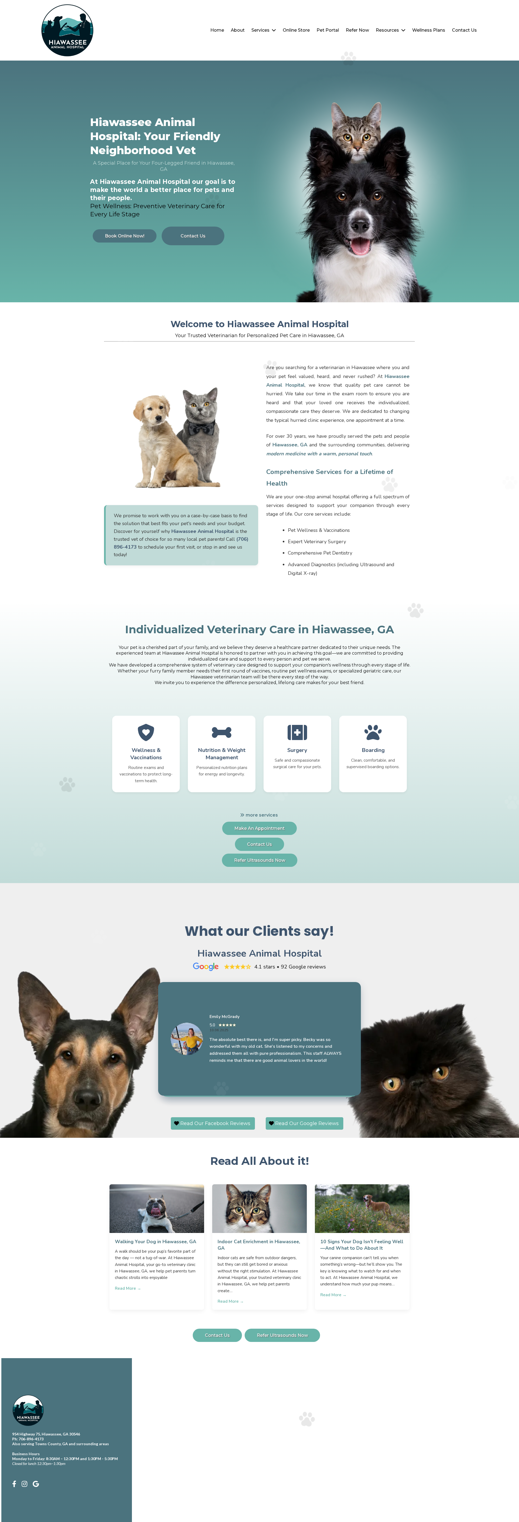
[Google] (36, 1484)
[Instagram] (24, 1484)
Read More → (128, 1288)
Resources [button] (388, 30)
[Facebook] (14, 1484)
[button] (273, 30)
